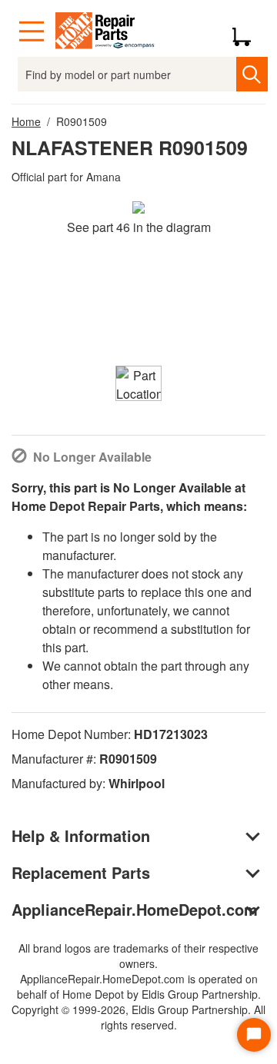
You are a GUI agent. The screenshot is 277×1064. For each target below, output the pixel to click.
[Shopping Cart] (247, 31)
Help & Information (81, 835)
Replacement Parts (81, 872)
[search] (251, 74)
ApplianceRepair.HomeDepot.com (135, 909)
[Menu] (31, 31)
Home (26, 121)
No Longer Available (92, 457)
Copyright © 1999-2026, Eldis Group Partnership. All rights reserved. (138, 1017)
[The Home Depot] (105, 31)
